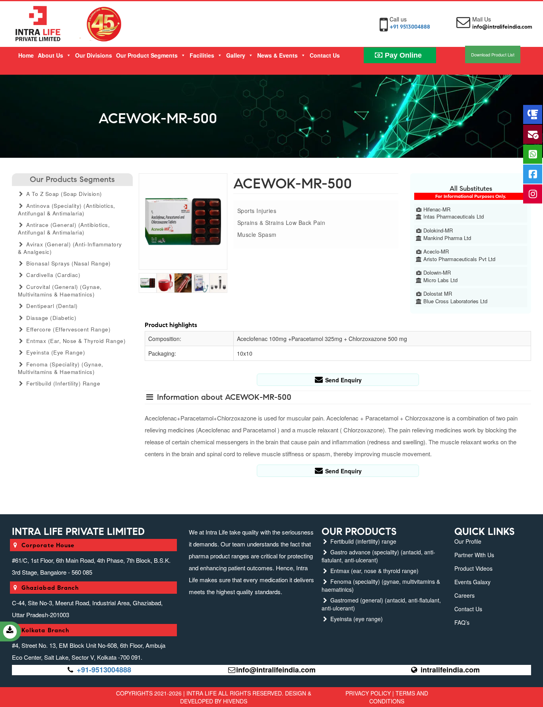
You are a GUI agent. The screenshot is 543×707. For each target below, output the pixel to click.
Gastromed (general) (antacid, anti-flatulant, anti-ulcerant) (381, 604)
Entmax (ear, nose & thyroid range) (75, 341)
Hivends (235, 701)
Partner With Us (474, 555)
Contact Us (325, 55)
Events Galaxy (472, 582)
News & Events (277, 55)
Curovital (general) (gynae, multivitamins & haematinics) (60, 290)
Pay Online (402, 55)
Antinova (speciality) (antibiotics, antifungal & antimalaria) (66, 209)
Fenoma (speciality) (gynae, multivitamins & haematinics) (60, 368)
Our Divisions (93, 55)
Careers (464, 595)
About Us (50, 55)
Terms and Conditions (398, 697)
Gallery (235, 55)
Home (26, 55)
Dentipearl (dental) (51, 306)
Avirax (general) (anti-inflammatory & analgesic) (70, 248)
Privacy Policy (368, 693)
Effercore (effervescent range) (68, 329)
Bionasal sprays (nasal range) (68, 263)
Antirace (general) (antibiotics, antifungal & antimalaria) (64, 228)
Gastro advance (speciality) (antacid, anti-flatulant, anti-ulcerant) (378, 556)
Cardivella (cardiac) (53, 275)
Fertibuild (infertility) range (63, 383)
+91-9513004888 (104, 669)
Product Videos (473, 568)
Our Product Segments (147, 55)
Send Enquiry (343, 380)
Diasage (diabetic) (51, 318)
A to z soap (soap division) (63, 194)
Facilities (202, 55)
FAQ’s (461, 622)
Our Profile (467, 541)
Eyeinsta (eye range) (55, 352)
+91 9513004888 (410, 26)
